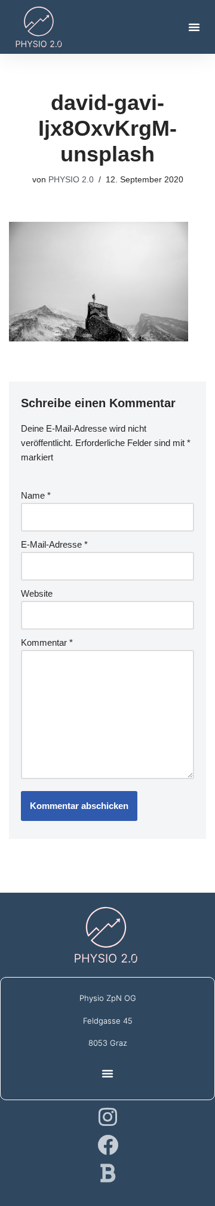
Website (37, 593)
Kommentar (47, 642)
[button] (194, 27)
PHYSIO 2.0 (71, 179)
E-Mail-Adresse (54, 544)
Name (36, 495)
